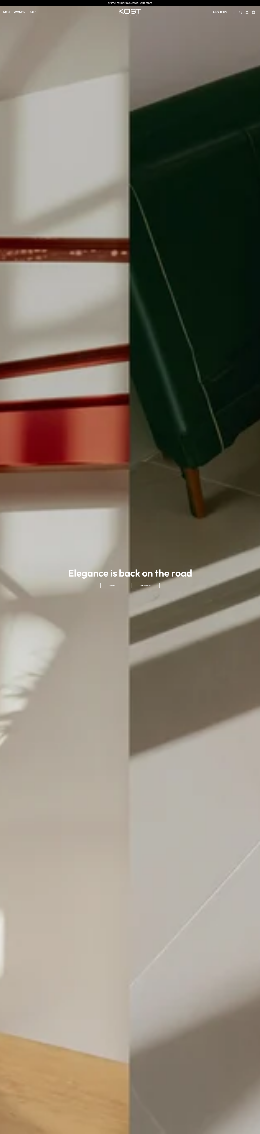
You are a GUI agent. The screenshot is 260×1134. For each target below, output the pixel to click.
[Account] (247, 12)
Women (20, 12)
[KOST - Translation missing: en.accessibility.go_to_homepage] (130, 12)
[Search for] (240, 12)
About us (220, 12)
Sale (33, 12)
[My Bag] (253, 12)
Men (6, 12)
